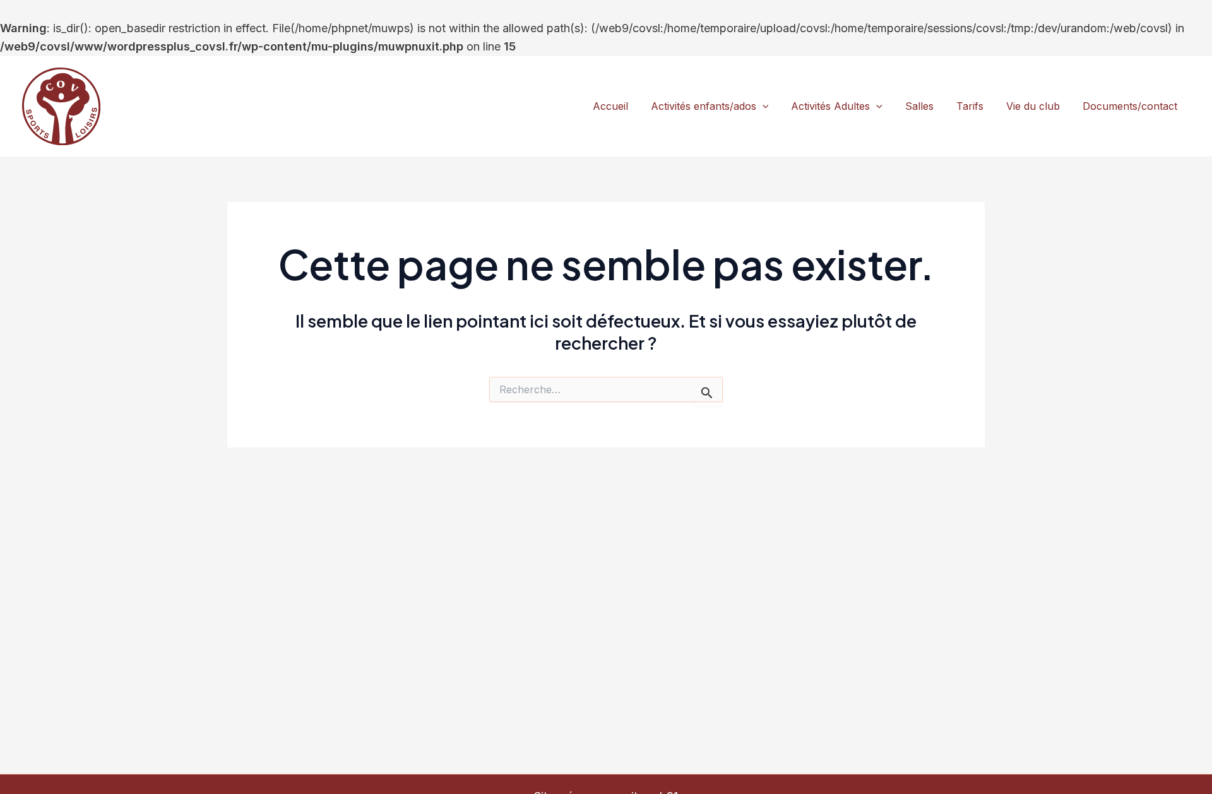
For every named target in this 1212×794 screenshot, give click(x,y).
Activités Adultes (830, 106)
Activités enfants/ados (703, 106)
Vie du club (1033, 106)
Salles (919, 106)
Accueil (610, 106)
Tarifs (969, 106)
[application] (762, 107)
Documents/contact (1130, 106)
